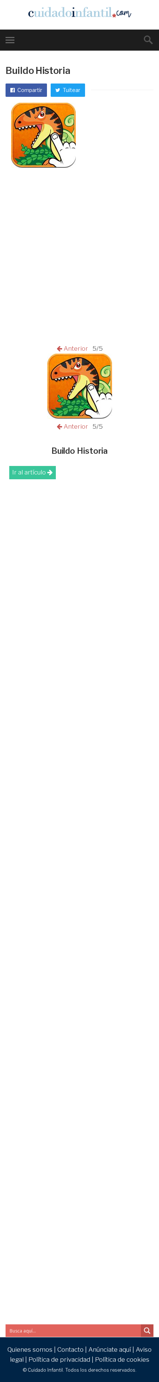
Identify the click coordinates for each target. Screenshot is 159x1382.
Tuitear (71, 90)
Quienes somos (30, 1349)
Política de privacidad (59, 1359)
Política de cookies (122, 1359)
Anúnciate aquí (109, 1349)
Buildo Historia (79, 451)
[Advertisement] (79, 260)
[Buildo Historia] (79, 416)
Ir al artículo (29, 472)
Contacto (70, 1349)
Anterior (76, 348)
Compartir (29, 90)
